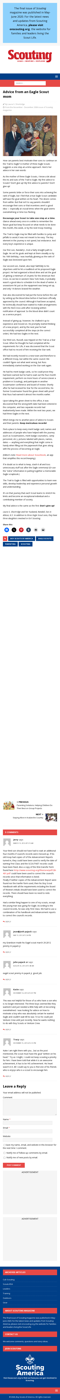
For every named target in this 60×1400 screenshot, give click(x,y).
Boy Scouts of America (21, 538)
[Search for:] (30, 83)
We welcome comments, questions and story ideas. (25, 1341)
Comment (7, 1097)
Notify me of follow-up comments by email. (27, 1152)
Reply (8, 922)
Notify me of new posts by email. (22, 1157)
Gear (5, 1302)
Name (6, 1119)
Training (6, 1293)
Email (6, 1127)
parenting (10, 544)
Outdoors (7, 1298)
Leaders (6, 1288)
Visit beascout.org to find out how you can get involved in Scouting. (30, 1379)
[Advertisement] (30, 674)
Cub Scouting (8, 1279)
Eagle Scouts (44, 538)
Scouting (25, 544)
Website (6, 1136)
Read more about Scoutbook (31, 455)
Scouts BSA (8, 1284)
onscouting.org (28, 1324)
